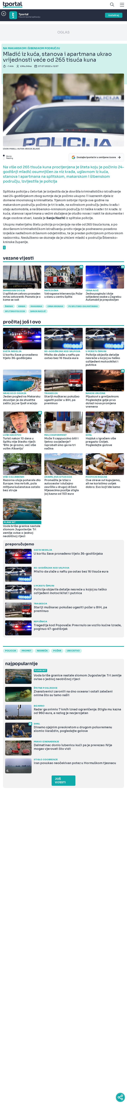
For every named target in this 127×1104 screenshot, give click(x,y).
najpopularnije (21, 663)
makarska (36, 306)
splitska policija (15, 311)
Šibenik (9, 306)
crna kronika (55, 306)
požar (57, 650)
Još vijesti (60, 780)
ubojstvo (73, 650)
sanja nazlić (38, 311)
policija (10, 650)
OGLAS (63, 32)
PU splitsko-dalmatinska (83, 306)
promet (26, 650)
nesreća (42, 650)
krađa (21, 306)
